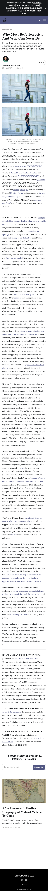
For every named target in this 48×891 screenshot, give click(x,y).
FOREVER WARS (20, 876)
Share (41, 62)
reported (17, 297)
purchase (41, 179)
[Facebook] (26, 880)
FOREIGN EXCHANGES (28, 176)
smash (22, 189)
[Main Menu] (44, 20)
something (14, 614)
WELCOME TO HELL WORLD (23, 172)
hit (27, 189)
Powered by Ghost (24, 889)
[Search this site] (40, 20)
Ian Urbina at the (21, 658)
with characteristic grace (24, 294)
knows (14, 534)
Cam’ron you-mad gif (14, 257)
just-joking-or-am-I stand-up (20, 237)
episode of (29, 364)
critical (16, 189)
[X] (22, 880)
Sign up (24, 884)
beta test (20, 467)
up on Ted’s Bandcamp (12, 711)
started (24, 614)
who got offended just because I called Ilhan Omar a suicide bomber (24, 221)
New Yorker (34, 658)
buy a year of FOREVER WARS (28, 166)
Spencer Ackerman (11, 65)
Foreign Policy (16, 192)
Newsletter (7, 29)
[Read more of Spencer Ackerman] (5, 59)
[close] (45, 8)
